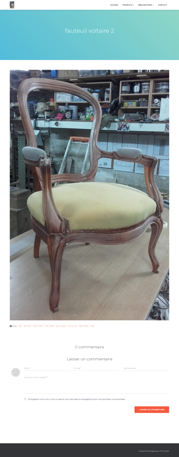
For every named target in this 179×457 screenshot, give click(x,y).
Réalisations (145, 5)
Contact (162, 5)
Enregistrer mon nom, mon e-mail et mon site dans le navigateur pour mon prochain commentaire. (76, 399)
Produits (128, 5)
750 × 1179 (44, 326)
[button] (133, 5)
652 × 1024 (55, 326)
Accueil (114, 5)
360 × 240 (67, 326)
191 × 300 (33, 326)
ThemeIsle (164, 451)
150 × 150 (22, 326)
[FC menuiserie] (12, 4)
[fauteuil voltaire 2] (89, 195)
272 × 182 (78, 326)
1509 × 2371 (89, 326)
